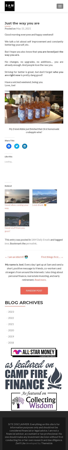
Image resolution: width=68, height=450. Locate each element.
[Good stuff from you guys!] (17, 219)
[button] (10, 6)
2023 (11, 311)
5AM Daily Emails (40, 239)
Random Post (34, 290)
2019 (11, 336)
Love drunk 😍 (39, 205)
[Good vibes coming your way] (17, 196)
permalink (31, 243)
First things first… (52, 256)
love (7, 243)
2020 (11, 330)
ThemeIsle (47, 443)
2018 (11, 342)
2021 (11, 324)
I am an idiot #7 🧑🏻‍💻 (16, 256)
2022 (11, 317)
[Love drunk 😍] (44, 196)
